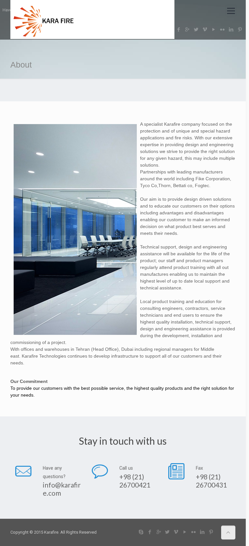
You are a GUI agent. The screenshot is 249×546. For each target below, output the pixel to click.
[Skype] (141, 532)
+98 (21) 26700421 (134, 481)
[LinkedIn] (202, 532)
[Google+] (158, 532)
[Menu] (231, 10)
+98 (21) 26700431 (211, 481)
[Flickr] (193, 532)
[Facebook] (150, 532)
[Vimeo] (176, 532)
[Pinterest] (211, 532)
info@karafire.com (62, 489)
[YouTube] (185, 532)
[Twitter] (167, 532)
